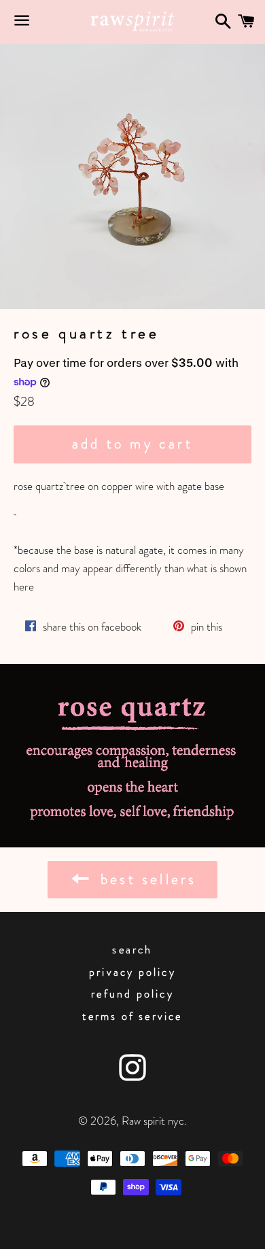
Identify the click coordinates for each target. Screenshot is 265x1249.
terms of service (132, 1016)
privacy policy (132, 972)
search (132, 949)
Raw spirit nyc (153, 1120)
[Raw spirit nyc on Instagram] (132, 1074)
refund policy (132, 994)
